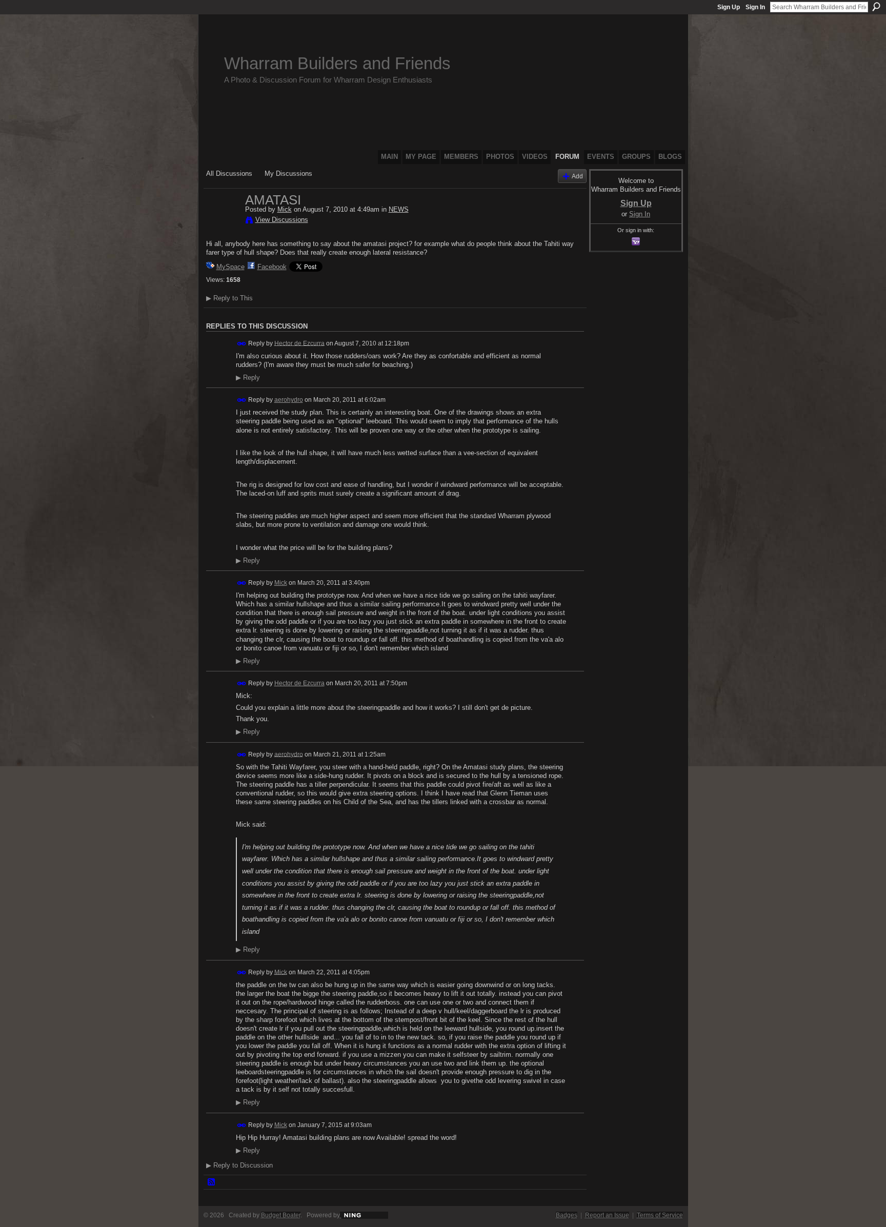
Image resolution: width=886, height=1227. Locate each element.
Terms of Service (660, 1215)
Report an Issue (607, 1215)
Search (876, 6)
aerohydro (288, 399)
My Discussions (288, 173)
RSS (211, 1182)
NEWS (399, 209)
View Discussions (281, 219)
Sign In (755, 7)
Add (577, 176)
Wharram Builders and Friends (337, 63)
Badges (566, 1215)
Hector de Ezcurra (299, 342)
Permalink (242, 344)
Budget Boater (280, 1215)
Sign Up (728, 7)
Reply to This (229, 298)
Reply (248, 377)
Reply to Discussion (239, 1165)
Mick (284, 209)
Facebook (272, 267)
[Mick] (222, 221)
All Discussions (229, 173)
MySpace (230, 267)
